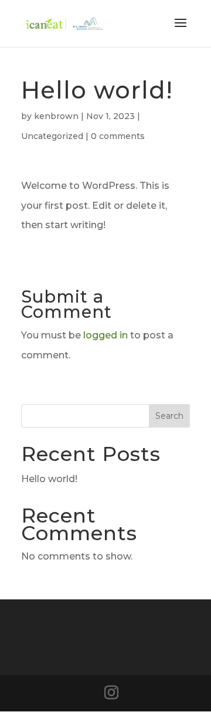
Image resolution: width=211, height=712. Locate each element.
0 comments (118, 136)
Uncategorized (52, 136)
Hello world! (49, 478)
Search (169, 416)
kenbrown (56, 116)
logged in (105, 335)
